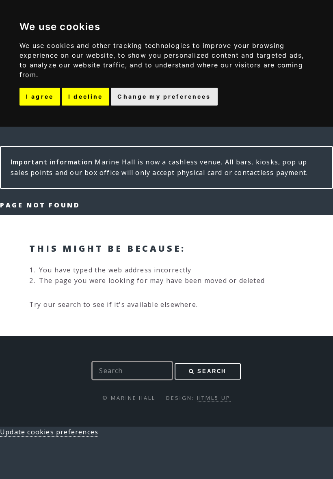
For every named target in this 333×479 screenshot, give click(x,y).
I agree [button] (40, 96)
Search (211, 371)
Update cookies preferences (49, 431)
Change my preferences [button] (164, 96)
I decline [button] (85, 96)
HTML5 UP (214, 397)
